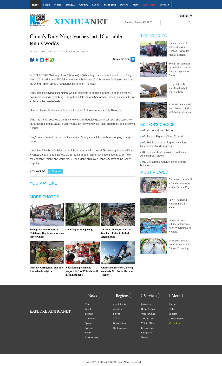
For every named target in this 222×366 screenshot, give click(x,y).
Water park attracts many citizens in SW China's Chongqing (179, 244)
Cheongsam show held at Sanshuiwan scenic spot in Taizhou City (180, 183)
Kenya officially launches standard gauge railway (178, 87)
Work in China (148, 313)
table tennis (55, 171)
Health (88, 332)
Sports (95, 4)
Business (70, 4)
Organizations (119, 323)
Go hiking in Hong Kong (78, 229)
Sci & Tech (110, 4)
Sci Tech (89, 327)
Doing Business (148, 308)
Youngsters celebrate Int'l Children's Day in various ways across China (47, 232)
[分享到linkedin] (42, 60)
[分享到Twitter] (37, 60)
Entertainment (91, 337)
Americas (117, 308)
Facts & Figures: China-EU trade (165, 136)
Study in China (148, 318)
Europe (116, 313)
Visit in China (147, 323)
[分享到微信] (52, 60)
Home (35, 4)
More (164, 4)
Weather (145, 337)
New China (149, 4)
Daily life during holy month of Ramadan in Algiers (47, 269)
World (57, 4)
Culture (83, 4)
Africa (116, 318)
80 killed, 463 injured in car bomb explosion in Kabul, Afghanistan (116, 232)
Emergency (146, 332)
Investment (146, 304)
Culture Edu (90, 318)
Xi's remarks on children (160, 130)
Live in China (147, 327)
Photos (124, 4)
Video (135, 4)
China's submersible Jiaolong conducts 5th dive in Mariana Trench (117, 271)
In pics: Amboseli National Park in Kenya (178, 203)
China (46, 4)
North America (120, 327)
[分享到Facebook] (32, 60)
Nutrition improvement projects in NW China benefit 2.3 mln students (81, 271)
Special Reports (176, 318)
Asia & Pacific (119, 304)
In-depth (173, 313)
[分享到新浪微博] (47, 60)
